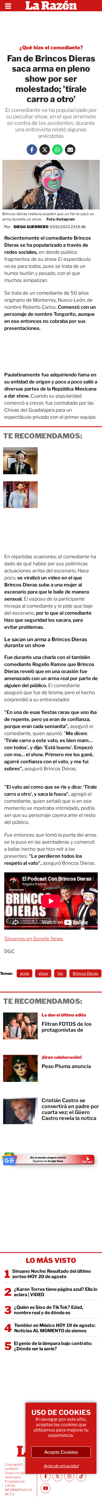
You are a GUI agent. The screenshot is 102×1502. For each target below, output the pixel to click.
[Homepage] (51, 5)
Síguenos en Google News (33, 938)
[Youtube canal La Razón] (45, 1488)
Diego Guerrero (31, 226)
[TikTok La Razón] (81, 1476)
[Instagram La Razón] (69, 1476)
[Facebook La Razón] (32, 149)
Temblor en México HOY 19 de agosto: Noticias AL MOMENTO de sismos (54, 1328)
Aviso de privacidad (60, 1465)
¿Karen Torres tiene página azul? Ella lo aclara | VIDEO (55, 1292)
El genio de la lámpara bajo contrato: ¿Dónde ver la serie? (53, 1346)
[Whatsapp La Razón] (57, 149)
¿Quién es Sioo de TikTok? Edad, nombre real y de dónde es (48, 1310)
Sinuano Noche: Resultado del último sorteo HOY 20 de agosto (51, 1274)
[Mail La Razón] (70, 149)
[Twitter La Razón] (44, 149)
